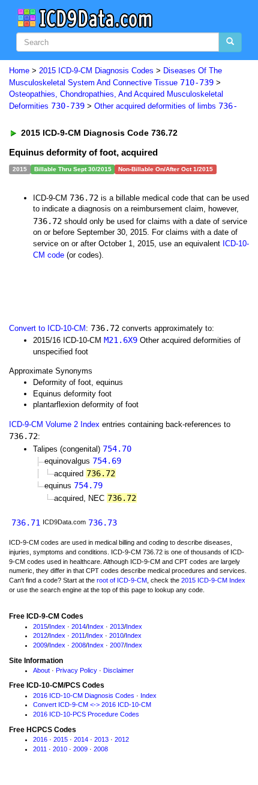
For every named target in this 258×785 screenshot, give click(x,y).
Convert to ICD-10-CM (47, 328)
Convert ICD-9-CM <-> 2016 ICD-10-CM (92, 704)
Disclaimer (118, 670)
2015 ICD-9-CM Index (213, 580)
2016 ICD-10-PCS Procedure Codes (86, 714)
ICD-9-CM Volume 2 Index (54, 424)
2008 (78, 645)
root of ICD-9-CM (122, 580)
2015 (40, 626)
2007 (117, 645)
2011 (78, 635)
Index (57, 626)
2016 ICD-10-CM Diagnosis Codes (83, 695)
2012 (40, 635)
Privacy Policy (76, 670)
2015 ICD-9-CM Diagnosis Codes (96, 70)
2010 (116, 635)
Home (19, 70)
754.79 (88, 485)
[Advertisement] (96, 290)
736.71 (25, 522)
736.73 (102, 522)
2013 (117, 626)
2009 (40, 645)
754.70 (117, 448)
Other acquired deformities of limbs (166, 106)
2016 (40, 739)
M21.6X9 (120, 340)
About (41, 670)
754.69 (106, 460)
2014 (78, 626)
